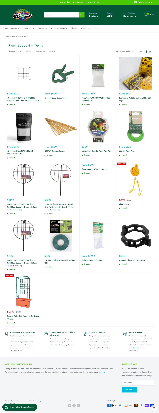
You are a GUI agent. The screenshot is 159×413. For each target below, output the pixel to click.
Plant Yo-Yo (124, 204)
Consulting (85, 28)
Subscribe (129, 390)
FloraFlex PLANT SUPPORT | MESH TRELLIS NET (96, 99)
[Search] (82, 14)
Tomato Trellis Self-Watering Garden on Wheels (23, 317)
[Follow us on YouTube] (78, 405)
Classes (74, 28)
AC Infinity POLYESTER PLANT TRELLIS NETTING (20, 152)
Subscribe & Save (145, 2)
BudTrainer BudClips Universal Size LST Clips (135, 99)
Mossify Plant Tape (127, 151)
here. (103, 372)
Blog (96, 28)
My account (128, 16)
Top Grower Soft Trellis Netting (94, 169)
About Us (27, 28)
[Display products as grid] (146, 51)
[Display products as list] (150, 51)
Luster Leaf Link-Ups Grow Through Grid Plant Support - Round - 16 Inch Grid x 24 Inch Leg (22, 207)
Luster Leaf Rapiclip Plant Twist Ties (96, 151)
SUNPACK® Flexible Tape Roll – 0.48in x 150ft (60, 262)
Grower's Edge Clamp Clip (55, 98)
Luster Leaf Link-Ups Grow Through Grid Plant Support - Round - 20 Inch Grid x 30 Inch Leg (59, 207)
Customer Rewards (59, 28)
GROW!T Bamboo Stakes (54, 151)
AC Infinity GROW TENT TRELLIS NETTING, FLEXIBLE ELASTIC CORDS (23, 99)
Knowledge (42, 28)
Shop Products (11, 28)
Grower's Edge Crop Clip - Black (132, 260)
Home (7, 36)
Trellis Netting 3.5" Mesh (92, 260)
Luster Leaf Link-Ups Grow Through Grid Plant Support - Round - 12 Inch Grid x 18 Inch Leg (22, 263)
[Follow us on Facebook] (69, 405)
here (51, 348)
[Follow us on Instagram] (74, 405)
